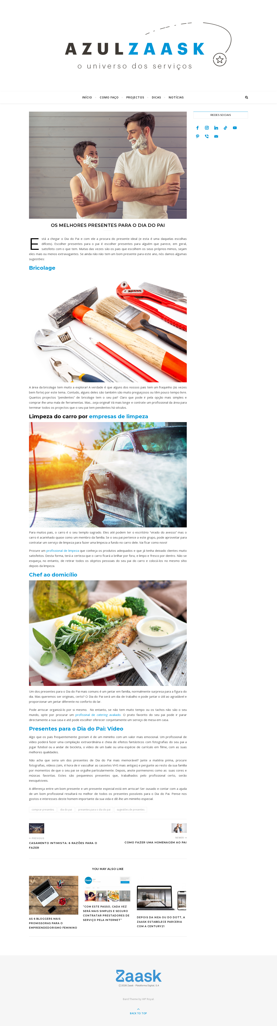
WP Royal (148, 999)
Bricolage (42, 268)
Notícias (176, 97)
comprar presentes (43, 809)
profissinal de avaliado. (98, 715)
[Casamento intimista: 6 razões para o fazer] (36, 828)
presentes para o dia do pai (94, 809)
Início (87, 97)
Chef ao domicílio (53, 574)
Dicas (156, 97)
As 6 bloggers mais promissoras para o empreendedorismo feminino (53, 923)
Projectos (135, 97)
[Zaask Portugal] (138, 978)
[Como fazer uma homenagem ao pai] (179, 828)
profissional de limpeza (62, 551)
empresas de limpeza (118, 416)
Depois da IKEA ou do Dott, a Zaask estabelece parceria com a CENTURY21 (161, 922)
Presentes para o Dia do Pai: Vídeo (76, 728)
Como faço (109, 97)
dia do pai (66, 809)
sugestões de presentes (130, 809)
